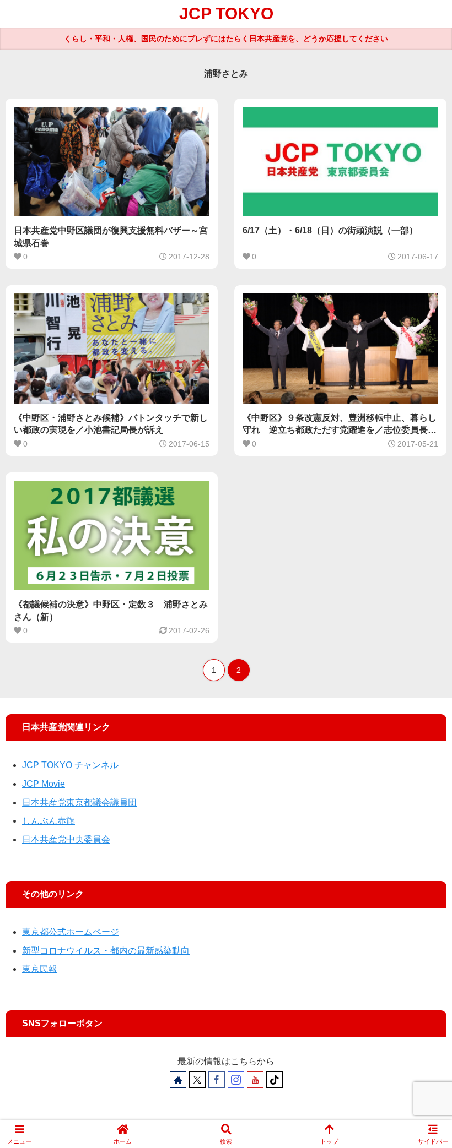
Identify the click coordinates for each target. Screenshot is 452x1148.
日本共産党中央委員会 (66, 839)
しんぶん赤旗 (48, 820)
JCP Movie (43, 783)
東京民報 (39, 968)
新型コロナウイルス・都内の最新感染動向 (106, 950)
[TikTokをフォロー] (274, 1079)
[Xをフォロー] (197, 1079)
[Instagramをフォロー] (236, 1079)
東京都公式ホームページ (70, 932)
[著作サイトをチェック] (178, 1079)
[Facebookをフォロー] (216, 1079)
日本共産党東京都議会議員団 (79, 802)
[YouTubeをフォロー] (255, 1079)
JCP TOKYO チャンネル (70, 765)
